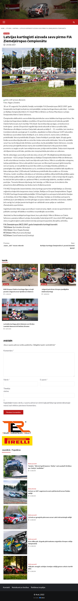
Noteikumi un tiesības (20, 587)
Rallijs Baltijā (32, 488)
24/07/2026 (8, 329)
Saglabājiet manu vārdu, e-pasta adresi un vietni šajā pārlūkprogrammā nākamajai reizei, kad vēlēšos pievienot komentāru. (36, 404)
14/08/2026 (46, 294)
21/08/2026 (8, 294)
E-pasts (43, 380)
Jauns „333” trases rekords (13, 244)
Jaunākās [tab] (6, 450)
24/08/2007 (11, 45)
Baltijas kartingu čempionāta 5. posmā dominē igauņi (57, 245)
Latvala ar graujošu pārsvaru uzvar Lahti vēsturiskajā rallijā (50, 517)
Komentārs (8, 351)
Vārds (6, 380)
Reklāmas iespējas (38, 587)
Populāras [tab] (16, 450)
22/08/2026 (33, 496)
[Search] (74, 22)
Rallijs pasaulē (32, 463)
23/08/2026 (33, 470)
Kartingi (6, 33)
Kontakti (6, 587)
